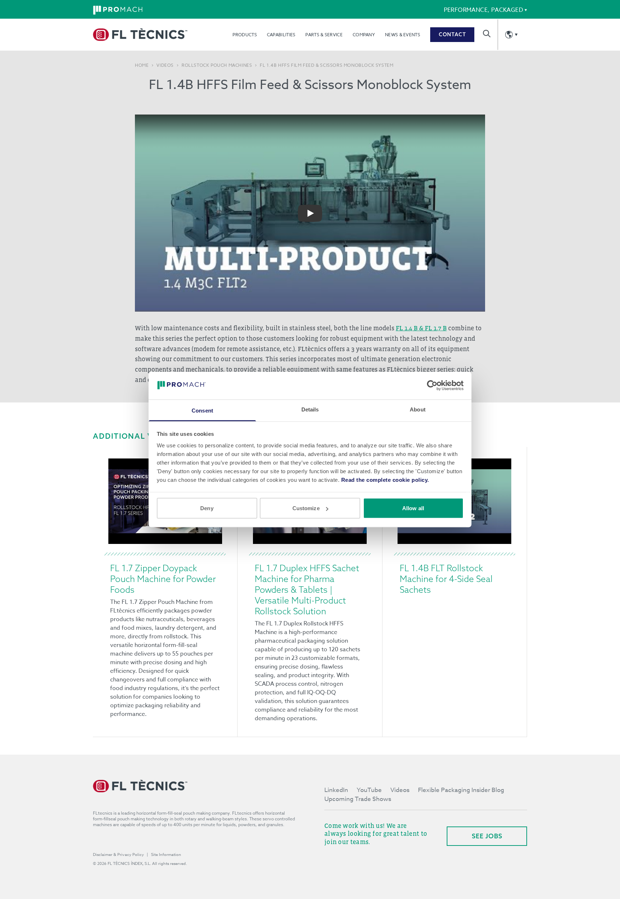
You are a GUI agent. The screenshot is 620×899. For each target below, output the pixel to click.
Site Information (166, 855)
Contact (452, 34)
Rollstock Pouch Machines (217, 65)
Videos (165, 65)
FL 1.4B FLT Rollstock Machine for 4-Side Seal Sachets (446, 579)
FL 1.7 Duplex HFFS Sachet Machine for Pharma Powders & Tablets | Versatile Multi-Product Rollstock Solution (307, 589)
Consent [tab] (202, 410)
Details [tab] (310, 409)
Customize (306, 508)
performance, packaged (483, 10)
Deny (206, 508)
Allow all (413, 508)
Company (364, 35)
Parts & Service (324, 35)
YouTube (369, 790)
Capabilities (281, 35)
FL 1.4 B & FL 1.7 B (421, 328)
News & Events (402, 35)
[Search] (486, 33)
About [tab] (418, 409)
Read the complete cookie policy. (385, 479)
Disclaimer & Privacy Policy (118, 855)
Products (244, 35)
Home (142, 65)
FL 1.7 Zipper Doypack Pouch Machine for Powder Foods (163, 579)
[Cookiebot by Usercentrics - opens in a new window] (432, 385)
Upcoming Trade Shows (357, 799)
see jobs (487, 836)
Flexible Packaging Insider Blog (461, 790)
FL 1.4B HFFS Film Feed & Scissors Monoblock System (326, 65)
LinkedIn (336, 790)
